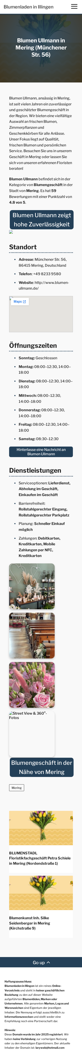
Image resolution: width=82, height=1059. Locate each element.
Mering (17, 788)
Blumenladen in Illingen (29, 7)
